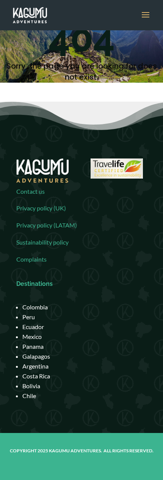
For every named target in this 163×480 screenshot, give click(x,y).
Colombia (35, 307)
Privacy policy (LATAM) (46, 225)
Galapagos (36, 356)
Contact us (30, 191)
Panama (33, 346)
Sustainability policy (42, 242)
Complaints (31, 259)
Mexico (32, 336)
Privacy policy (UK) (41, 208)
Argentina (35, 366)
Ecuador (33, 326)
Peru (28, 316)
